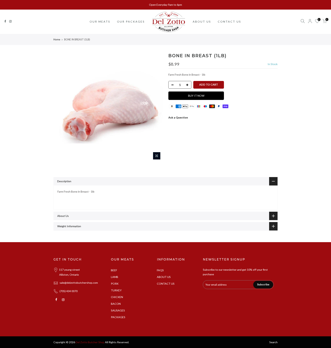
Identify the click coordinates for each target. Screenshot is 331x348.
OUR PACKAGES (131, 21)
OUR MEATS (100, 21)
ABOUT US (202, 21)
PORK (115, 283)
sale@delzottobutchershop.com (79, 282)
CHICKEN (117, 297)
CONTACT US (229, 21)
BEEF (114, 270)
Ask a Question (178, 117)
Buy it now (196, 95)
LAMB (114, 277)
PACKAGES (118, 317)
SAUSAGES (118, 310)
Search (273, 342)
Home (56, 39)
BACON (116, 303)
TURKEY (116, 290)
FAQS (160, 270)
